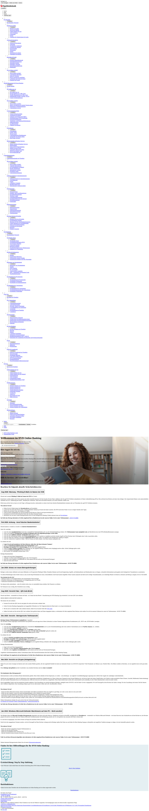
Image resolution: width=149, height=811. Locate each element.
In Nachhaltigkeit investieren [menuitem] (17, 167)
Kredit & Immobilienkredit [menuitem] (16, 60)
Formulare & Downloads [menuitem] (16, 226)
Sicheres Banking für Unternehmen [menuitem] (18, 407)
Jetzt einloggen (4, 2)
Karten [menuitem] (11, 35)
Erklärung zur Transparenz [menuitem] (16, 249)
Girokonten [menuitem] (13, 34)
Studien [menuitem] (12, 266)
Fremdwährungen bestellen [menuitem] (16, 390)
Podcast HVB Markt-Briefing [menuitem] (17, 147)
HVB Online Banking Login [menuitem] (11, 433)
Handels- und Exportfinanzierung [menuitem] (18, 193)
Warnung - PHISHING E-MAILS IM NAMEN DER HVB (15, 474)
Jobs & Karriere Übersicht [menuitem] (16, 317)
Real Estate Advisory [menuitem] (15, 138)
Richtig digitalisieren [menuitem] (15, 168)
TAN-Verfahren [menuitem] (14, 33)
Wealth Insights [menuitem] (10, 86)
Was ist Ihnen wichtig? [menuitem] (12, 70)
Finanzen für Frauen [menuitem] (15, 80)
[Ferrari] (6, 807)
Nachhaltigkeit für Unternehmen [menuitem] (15, 285)
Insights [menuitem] (12, 255)
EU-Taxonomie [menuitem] (14, 269)
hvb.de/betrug (64, 515)
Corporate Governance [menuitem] (15, 333)
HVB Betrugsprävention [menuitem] (16, 404)
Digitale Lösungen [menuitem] (14, 229)
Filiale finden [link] (4, 801)
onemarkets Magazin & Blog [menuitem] (17, 149)
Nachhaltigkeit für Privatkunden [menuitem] (15, 276)
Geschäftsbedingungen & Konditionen (40, 805)
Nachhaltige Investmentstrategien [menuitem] (18, 282)
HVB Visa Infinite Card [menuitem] (16, 151)
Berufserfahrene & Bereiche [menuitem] (17, 322)
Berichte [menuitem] (12, 330)
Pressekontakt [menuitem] (13, 346)
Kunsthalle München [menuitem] (15, 355)
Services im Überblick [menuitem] (12, 366)
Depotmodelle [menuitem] (13, 48)
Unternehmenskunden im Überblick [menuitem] (15, 158)
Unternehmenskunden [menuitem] (9, 155)
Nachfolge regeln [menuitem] (14, 171)
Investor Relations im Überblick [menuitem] (18, 329)
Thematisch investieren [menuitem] (15, 54)
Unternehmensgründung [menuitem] (16, 172)
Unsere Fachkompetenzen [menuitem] (16, 97)
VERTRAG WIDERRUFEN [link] (8, 804)
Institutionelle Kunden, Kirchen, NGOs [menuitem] (19, 96)
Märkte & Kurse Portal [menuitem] (15, 148)
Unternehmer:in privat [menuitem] (15, 108)
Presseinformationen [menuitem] (15, 343)
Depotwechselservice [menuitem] (15, 388)
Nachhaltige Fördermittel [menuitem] (16, 291)
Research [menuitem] (12, 227)
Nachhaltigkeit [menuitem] (7, 232)
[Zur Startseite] (8, 6)
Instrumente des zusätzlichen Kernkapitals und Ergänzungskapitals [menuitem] (26, 337)
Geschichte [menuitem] (12, 309)
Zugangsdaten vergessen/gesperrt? (9, 464)
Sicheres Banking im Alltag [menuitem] (16, 405)
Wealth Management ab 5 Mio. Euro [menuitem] (19, 95)
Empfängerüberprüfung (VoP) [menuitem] (17, 379)
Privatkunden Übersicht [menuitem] (12, 22)
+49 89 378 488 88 (5, 795)
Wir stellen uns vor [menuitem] (11, 89)
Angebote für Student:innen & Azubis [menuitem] (19, 37)
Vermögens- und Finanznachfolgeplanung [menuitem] (20, 121)
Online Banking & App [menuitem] (15, 31)
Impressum (3, 805)
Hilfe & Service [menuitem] (14, 397)
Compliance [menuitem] (13, 311)
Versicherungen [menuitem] (14, 213)
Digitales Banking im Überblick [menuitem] (18, 385)
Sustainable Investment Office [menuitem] (17, 136)
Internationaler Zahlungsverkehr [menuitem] (18, 185)
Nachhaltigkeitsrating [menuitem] (15, 273)
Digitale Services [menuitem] (11, 382)
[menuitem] (5, 11)
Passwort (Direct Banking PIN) (8, 457)
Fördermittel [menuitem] (13, 201)
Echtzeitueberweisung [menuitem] (15, 378)
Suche (20, 2)
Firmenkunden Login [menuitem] (9, 434)
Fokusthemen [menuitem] (10, 128)
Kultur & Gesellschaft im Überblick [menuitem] (18, 352)
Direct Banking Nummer (7, 453)
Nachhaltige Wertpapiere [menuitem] (16, 281)
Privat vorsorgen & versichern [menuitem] (17, 77)
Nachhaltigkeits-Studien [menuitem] (16, 220)
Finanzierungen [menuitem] (10, 188)
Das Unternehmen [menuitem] (11, 300)
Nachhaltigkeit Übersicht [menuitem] (13, 235)
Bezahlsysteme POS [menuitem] (15, 184)
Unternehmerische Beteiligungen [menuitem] (18, 135)
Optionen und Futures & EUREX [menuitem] (18, 116)
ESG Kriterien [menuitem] (13, 268)
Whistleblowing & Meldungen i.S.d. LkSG (67, 805)
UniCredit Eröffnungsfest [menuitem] (16, 356)
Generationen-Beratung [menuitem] (15, 74)
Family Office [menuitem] (13, 132)
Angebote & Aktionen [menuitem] (15, 47)
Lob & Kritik (53, 805)
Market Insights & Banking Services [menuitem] (16, 141)
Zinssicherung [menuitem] (13, 209)
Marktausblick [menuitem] (13, 145)
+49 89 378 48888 (73, 518)
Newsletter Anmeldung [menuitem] (15, 417)
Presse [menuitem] (8, 340)
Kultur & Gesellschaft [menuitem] (12, 349)
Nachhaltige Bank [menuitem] (11, 237)
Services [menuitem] (6, 363)
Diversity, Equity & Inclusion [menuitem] (17, 306)
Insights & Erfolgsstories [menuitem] (13, 252)
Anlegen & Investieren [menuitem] (12, 40)
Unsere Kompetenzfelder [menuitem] (13, 111)
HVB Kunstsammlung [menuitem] (15, 358)
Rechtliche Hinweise (11, 805)
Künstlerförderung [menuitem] (14, 359)
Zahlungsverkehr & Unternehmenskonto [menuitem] (17, 175)
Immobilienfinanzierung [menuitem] (16, 61)
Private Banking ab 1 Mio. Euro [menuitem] (18, 93)
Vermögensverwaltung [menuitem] (15, 53)
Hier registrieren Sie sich (7, 469)
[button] (33, 424)
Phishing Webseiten (19, 443)
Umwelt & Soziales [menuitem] (14, 245)
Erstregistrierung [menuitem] (14, 375)
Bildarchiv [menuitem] (12, 345)
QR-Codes (49, 608)
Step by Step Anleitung (74, 768)
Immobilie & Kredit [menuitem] (11, 57)
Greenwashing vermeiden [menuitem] (16, 271)
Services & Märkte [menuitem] (14, 30)
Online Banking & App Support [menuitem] (18, 374)
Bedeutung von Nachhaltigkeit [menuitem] (14, 262)
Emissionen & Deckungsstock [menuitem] (17, 335)
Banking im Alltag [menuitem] (11, 25)
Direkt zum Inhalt (13, 2)
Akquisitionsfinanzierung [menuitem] (16, 197)
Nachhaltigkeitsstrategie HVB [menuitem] (17, 242)
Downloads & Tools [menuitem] (15, 395)
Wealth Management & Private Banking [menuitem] (13, 83)
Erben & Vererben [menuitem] (14, 76)
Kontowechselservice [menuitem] (15, 387)
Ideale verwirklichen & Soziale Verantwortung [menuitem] (21, 105)
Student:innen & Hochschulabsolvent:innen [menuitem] (20, 320)
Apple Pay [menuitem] (12, 394)
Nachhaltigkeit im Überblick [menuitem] (17, 310)
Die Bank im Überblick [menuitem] (12, 297)
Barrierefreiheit (27, 805)
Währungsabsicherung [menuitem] (15, 210)
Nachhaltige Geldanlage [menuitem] (16, 46)
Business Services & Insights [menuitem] (14, 216)
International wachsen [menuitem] (15, 170)
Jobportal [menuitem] (12, 323)
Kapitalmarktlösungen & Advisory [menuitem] (18, 198)
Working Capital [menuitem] (14, 196)
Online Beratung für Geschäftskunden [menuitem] (19, 223)
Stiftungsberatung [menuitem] (14, 122)
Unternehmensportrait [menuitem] (15, 303)
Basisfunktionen (74, 790)
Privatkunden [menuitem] (7, 19)
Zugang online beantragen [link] (7, 798)
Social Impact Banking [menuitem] (15, 243)
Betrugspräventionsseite (35, 742)
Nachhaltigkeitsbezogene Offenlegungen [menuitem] (20, 248)
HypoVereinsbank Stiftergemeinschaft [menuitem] (19, 360)
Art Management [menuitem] (14, 123)
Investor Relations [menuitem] (11, 326)
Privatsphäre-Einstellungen (84, 805)
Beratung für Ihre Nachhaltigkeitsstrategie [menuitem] (20, 222)
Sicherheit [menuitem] (9, 400)
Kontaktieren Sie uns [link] (6, 800)
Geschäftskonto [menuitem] (14, 180)
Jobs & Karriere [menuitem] (11, 314)
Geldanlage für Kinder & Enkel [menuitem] (17, 78)
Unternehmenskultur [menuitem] (15, 304)
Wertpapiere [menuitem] (13, 50)
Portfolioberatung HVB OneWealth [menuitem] (18, 118)
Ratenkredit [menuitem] (13, 67)
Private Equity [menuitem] (13, 134)
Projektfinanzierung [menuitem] (15, 200)
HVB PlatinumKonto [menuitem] (15, 152)
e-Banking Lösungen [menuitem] (15, 183)
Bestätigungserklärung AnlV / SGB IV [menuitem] (19, 336)
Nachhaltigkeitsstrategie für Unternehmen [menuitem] (20, 290)
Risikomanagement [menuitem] (11, 204)
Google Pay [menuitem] (13, 392)
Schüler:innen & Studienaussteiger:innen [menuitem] (20, 319)
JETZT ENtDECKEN (6, 483)
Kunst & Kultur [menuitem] (14, 353)
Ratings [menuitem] (12, 332)
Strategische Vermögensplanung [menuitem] (18, 106)
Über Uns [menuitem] (6, 294)
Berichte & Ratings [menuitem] (14, 246)
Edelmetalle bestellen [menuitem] (15, 391)
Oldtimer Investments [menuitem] (15, 125)
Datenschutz (20, 805)
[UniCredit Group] (4, 809)
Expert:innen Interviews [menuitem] (16, 256)
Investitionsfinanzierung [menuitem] (16, 194)
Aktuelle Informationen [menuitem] (15, 165)
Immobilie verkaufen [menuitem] (15, 64)
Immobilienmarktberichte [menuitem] (16, 65)
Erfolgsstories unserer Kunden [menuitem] (17, 258)
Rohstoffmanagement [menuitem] (15, 211)
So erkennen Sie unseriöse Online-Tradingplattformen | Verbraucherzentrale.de (20, 701)
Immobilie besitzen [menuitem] (14, 63)
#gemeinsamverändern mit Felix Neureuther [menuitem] (20, 259)
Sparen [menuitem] (11, 51)
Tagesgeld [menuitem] (12, 44)
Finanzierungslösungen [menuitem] (15, 119)
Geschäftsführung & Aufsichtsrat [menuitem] (18, 307)
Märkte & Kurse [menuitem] (11, 410)
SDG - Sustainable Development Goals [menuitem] (19, 272)
